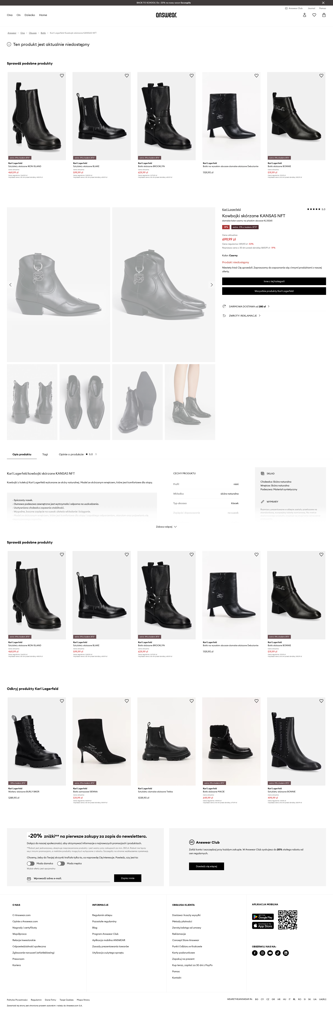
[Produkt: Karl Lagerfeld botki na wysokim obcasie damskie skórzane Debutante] (231, 116)
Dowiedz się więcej (206, 866)
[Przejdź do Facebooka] (255, 953)
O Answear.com (21, 915)
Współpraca (19, 933)
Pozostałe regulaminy (104, 921)
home (43, 15)
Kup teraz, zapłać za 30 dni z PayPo (192, 965)
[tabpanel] (166, 494)
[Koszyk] (324, 15)
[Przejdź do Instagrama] (262, 953)
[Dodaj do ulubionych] (62, 75)
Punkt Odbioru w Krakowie (187, 946)
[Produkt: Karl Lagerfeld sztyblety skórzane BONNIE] (296, 741)
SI (305, 999)
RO (299, 999)
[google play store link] (263, 917)
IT (290, 999)
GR (273, 999)
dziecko (30, 15)
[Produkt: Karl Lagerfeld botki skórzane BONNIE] (296, 116)
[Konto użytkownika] (304, 15)
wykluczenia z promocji (136, 851)
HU (284, 999)
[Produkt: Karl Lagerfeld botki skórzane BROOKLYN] (166, 116)
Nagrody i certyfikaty (24, 927)
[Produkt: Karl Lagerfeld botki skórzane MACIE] (231, 741)
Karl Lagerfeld (231, 209)
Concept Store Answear (185, 940)
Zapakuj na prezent (183, 958)
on (18, 15)
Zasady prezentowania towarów (110, 946)
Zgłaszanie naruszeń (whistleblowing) (33, 952)
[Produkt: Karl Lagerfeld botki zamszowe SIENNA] (101, 741)
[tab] (77, 454)
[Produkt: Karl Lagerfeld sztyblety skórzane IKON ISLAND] (37, 116)
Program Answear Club (105, 933)
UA (315, 999)
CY (262, 999)
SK (309, 999)
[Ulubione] (314, 15)
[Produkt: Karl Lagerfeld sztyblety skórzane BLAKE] (101, 116)
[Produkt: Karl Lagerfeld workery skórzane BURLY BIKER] (37, 741)
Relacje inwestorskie (24, 940)
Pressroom (18, 958)
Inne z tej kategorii (274, 281)
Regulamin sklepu (102, 915)
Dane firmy (50, 1000)
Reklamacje (179, 933)
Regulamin (36, 1000)
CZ (267, 999)
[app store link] (263, 925)
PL (294, 999)
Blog (94, 927)
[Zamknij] (323, 3)
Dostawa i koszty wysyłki (186, 915)
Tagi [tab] (45, 454)
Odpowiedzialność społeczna (29, 946)
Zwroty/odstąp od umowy (186, 927)
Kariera (16, 965)
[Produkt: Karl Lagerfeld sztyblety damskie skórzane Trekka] (166, 741)
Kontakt (176, 977)
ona (9, 15)
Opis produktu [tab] (21, 454)
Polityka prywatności (17, 1000)
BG (256, 999)
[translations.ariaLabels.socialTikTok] (278, 953)
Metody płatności (182, 921)
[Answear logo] (166, 15)
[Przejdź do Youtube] (270, 953)
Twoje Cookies (67, 1000)
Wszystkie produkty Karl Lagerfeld (274, 291)
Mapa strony (83, 1000)
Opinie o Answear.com (25, 921)
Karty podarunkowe (183, 952)
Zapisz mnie (127, 878)
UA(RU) (322, 999)
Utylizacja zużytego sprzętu (108, 952)
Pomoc (176, 971)
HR (279, 999)
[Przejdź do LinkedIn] (286, 953)
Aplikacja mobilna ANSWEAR (108, 940)
